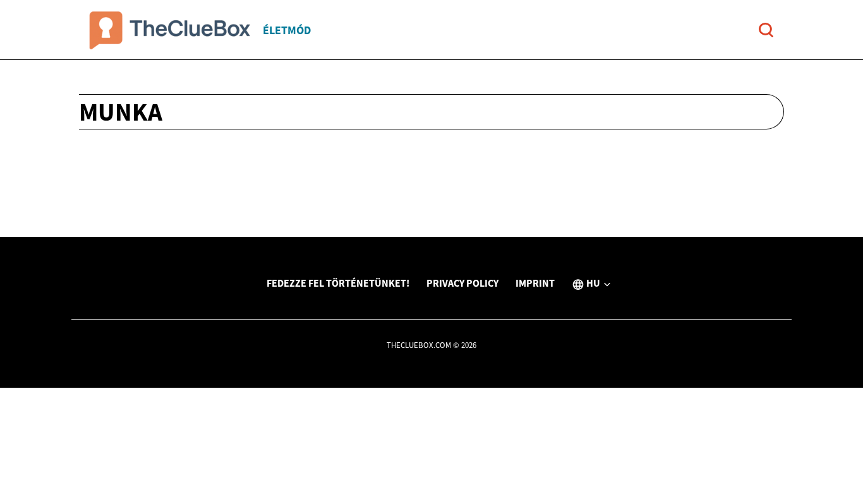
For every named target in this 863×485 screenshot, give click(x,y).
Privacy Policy (462, 283)
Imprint (535, 283)
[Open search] (766, 30)
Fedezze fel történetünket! (338, 283)
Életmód (287, 30)
